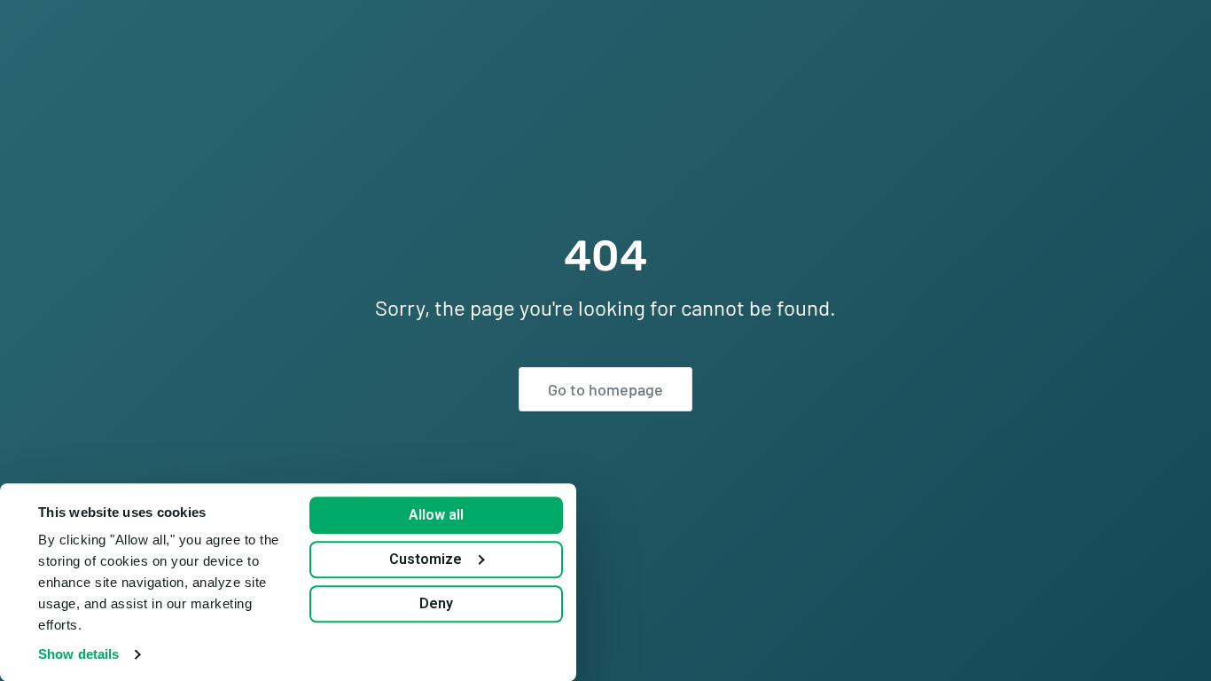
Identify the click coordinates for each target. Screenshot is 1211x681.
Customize (425, 559)
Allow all (436, 514)
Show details (78, 653)
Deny (436, 603)
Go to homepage (605, 389)
